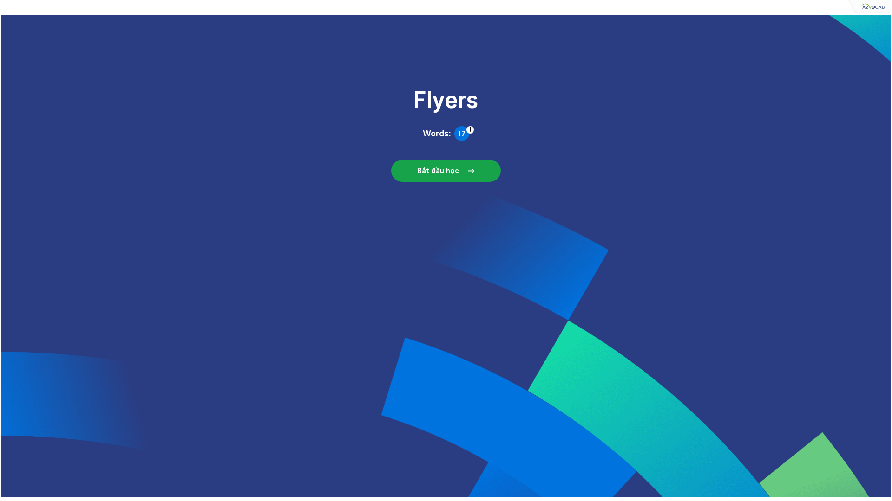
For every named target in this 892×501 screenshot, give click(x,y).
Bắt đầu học (438, 171)
